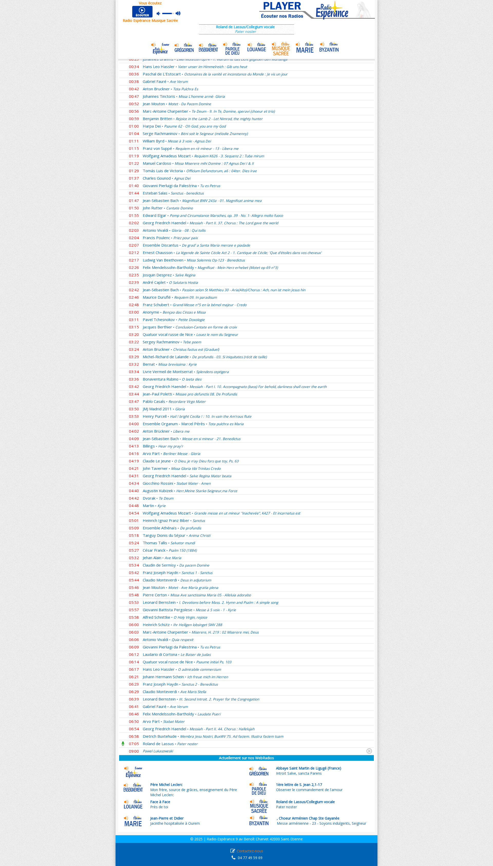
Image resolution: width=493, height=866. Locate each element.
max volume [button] (178, 13)
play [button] (142, 11)
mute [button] (161, 13)
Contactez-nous (250, 851)
